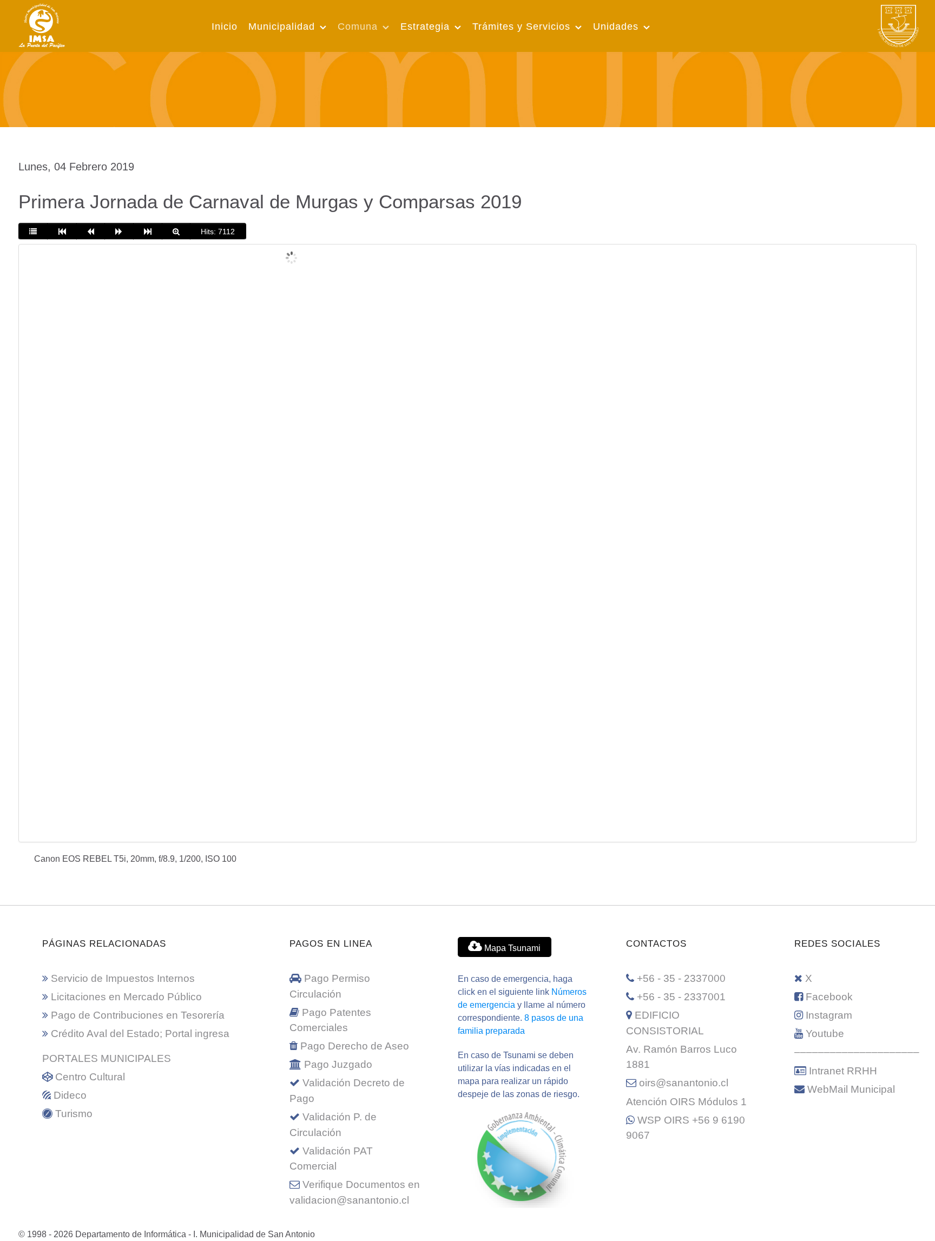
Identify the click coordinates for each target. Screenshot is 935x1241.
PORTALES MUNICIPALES (106, 1058)
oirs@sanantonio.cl (683, 1082)
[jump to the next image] (118, 231)
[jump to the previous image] (90, 231)
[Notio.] (467, 87)
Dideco (70, 1095)
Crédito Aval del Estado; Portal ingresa (140, 1033)
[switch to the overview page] (33, 231)
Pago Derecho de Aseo (354, 1046)
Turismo (74, 1113)
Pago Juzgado (338, 1064)
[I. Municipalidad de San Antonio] (41, 24)
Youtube (825, 1033)
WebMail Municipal (851, 1089)
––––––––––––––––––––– (856, 1052)
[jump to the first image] (61, 231)
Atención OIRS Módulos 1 (686, 1101)
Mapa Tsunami (511, 948)
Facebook (829, 996)
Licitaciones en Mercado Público (126, 996)
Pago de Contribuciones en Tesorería (138, 1015)
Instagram (829, 1015)
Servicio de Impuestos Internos (123, 978)
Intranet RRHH (843, 1071)
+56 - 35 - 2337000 (681, 978)
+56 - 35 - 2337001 (681, 996)
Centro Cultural (90, 1076)
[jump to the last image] (147, 231)
